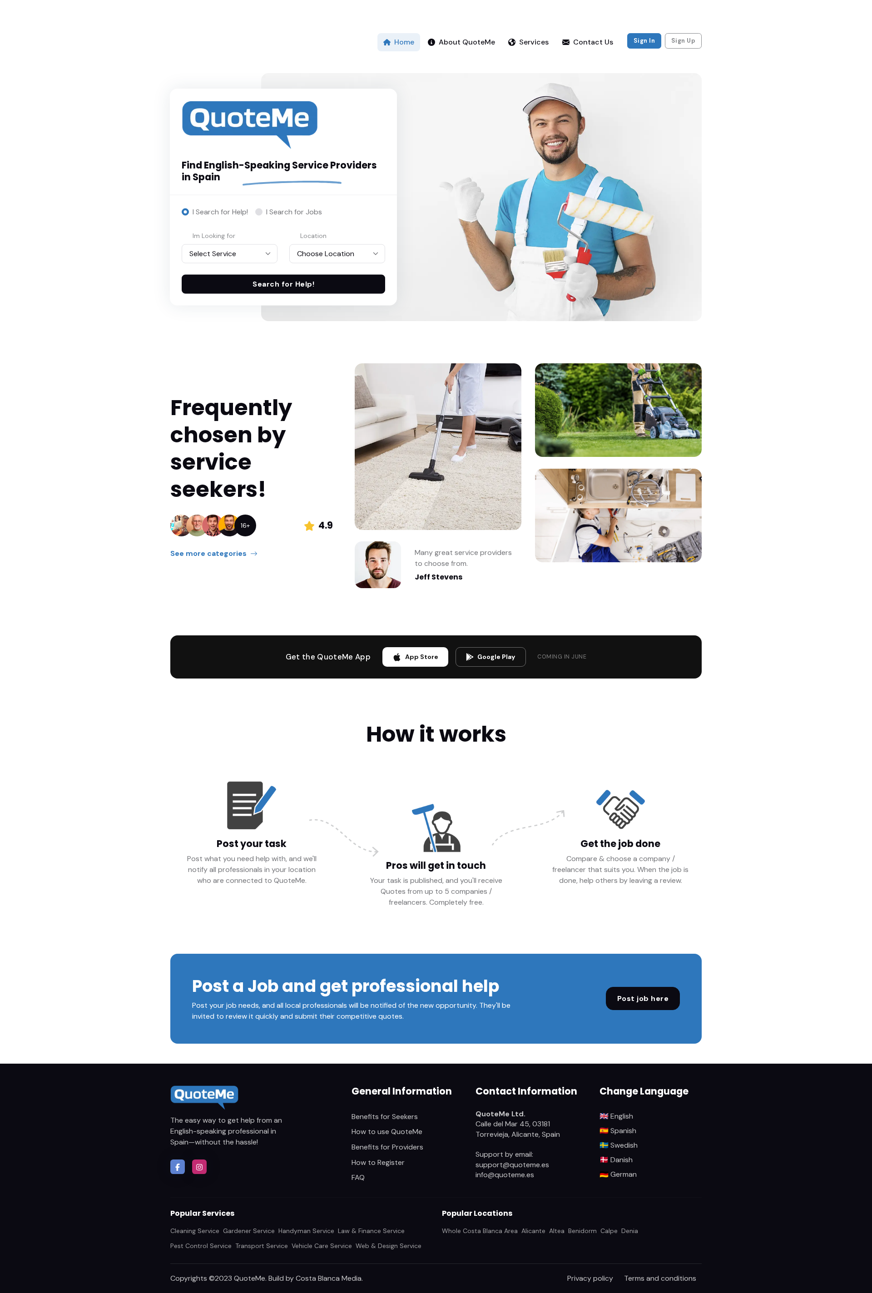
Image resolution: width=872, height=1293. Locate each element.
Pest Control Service (201, 1246)
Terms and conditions (660, 1278)
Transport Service (261, 1246)
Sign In (644, 41)
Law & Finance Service (371, 1231)
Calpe (609, 1231)
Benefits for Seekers (385, 1116)
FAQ (358, 1177)
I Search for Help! (220, 212)
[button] (177, 1166)
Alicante (533, 1231)
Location (313, 235)
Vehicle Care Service (322, 1246)
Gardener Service (249, 1231)
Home (404, 42)
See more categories (208, 553)
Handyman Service (306, 1231)
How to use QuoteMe (387, 1131)
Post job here (643, 998)
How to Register (378, 1162)
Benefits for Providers (387, 1147)
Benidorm (582, 1231)
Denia (629, 1231)
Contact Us (593, 42)
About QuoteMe (467, 42)
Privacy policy (590, 1278)
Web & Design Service (388, 1246)
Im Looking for (214, 235)
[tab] (215, 212)
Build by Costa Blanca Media (315, 1278)
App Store (421, 657)
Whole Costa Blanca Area (480, 1231)
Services (534, 42)
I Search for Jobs (294, 212)
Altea (557, 1231)
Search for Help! (283, 284)
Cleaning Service (194, 1231)
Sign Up (683, 41)
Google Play (496, 657)
